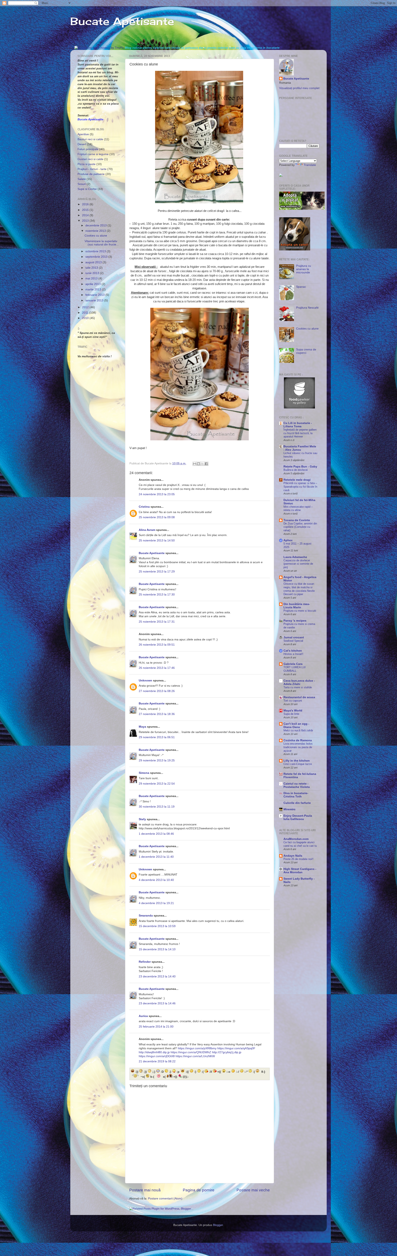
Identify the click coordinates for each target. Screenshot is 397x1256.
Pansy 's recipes (294, 620)
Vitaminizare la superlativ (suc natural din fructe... (102, 243)
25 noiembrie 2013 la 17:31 (157, 621)
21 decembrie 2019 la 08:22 (157, 1061)
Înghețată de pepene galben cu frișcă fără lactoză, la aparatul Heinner (300, 433)
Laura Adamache (295, 557)
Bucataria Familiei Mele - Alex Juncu (299, 448)
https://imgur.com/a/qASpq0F (236, 1048)
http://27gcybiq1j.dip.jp (226, 1052)
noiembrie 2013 (96, 230)
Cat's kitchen (292, 650)
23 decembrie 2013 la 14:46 (157, 1003)
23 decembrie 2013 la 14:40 (157, 976)
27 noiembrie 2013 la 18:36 (157, 714)
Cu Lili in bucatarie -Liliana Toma (297, 424)
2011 (85, 312)
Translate (310, 165)
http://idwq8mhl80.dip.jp (154, 1052)
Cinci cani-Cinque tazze (297, 764)
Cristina (144, 506)
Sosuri (82, 184)
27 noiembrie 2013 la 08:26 (157, 691)
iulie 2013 (92, 267)
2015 (86, 209)
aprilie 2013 (93, 284)
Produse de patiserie (91, 174)
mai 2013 (91, 278)
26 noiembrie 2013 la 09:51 (157, 644)
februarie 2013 (95, 294)
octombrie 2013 (96, 251)
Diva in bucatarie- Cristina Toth (295, 795)
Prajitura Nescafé (307, 307)
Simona (144, 772)
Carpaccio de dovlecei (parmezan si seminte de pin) (298, 564)
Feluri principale (88, 149)
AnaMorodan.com (296, 839)
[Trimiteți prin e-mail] (195, 464)
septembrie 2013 (96, 256)
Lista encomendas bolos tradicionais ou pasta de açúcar (298, 747)
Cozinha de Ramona (297, 740)
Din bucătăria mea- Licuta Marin (296, 606)
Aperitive (83, 134)
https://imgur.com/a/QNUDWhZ (191, 1052)
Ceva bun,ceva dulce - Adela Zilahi (299, 682)
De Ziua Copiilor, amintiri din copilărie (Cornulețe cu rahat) (300, 527)
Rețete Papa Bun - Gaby (300, 466)
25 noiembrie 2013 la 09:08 (157, 517)
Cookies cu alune (96, 235)
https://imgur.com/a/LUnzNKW (195, 1056)
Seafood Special (293, 640)
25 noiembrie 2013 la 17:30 (157, 594)
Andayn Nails (292, 855)
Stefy (142, 819)
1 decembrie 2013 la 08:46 (156, 833)
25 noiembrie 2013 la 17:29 (157, 571)
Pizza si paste (87, 164)
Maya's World (292, 710)
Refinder (145, 961)
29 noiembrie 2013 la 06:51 (157, 737)
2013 (86, 220)
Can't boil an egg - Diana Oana (296, 725)
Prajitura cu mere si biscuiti (299, 610)
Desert (82, 144)
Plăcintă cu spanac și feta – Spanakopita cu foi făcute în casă (300, 487)
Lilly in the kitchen (296, 760)
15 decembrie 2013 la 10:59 (157, 926)
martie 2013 (93, 289)
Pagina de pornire (198, 1190)
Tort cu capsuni (292, 700)
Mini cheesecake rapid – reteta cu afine (298, 508)
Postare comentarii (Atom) (165, 1198)
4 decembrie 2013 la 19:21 (156, 903)
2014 (86, 215)
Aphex (288, 540)
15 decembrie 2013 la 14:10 (157, 949)
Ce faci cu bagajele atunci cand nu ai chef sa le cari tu (300, 844)
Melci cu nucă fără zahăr (298, 730)
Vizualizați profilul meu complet (299, 88)
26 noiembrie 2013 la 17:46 (157, 667)
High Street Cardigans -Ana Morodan (299, 870)
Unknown (145, 680)
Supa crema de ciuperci (306, 351)
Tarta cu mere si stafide (297, 687)
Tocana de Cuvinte (296, 520)
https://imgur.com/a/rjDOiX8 (157, 1056)
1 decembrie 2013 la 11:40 (156, 856)
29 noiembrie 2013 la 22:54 (157, 783)
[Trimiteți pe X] (202, 464)
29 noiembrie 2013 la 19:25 (157, 760)
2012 (86, 307)
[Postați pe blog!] (198, 464)
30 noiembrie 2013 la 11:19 (157, 806)
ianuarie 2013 (94, 300)
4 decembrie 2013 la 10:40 (156, 880)
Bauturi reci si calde (90, 139)
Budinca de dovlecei (295, 469)
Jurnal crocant (293, 637)
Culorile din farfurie (297, 802)
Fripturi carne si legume (93, 154)
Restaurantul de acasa (299, 697)
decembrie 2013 (96, 225)
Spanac (301, 286)
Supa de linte (291, 713)
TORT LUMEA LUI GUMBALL (294, 669)
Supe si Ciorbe (87, 189)
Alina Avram (147, 529)
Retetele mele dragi (297, 479)
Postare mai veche (253, 1190)
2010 (86, 318)
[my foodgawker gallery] (299, 407)
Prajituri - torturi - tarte (92, 169)
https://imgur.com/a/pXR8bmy (197, 1048)
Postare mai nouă (145, 1190)
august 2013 (94, 262)
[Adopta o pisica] (302, 208)
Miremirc (289, 809)
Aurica (143, 1016)
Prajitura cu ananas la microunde (303, 269)
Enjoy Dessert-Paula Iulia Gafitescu (297, 817)
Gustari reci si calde (90, 159)
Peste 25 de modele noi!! (298, 859)
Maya (142, 726)
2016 (86, 204)
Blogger (218, 1225)
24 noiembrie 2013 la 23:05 (157, 494)
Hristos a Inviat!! (293, 654)
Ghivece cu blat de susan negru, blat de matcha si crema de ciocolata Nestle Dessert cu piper (299, 589)
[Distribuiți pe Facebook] (206, 464)
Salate (82, 179)
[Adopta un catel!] (294, 249)
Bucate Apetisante (122, 21)
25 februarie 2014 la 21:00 (156, 1026)
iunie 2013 (92, 273)
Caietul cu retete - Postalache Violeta (296, 785)
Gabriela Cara (293, 663)
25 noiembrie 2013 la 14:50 (157, 540)
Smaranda (146, 915)
